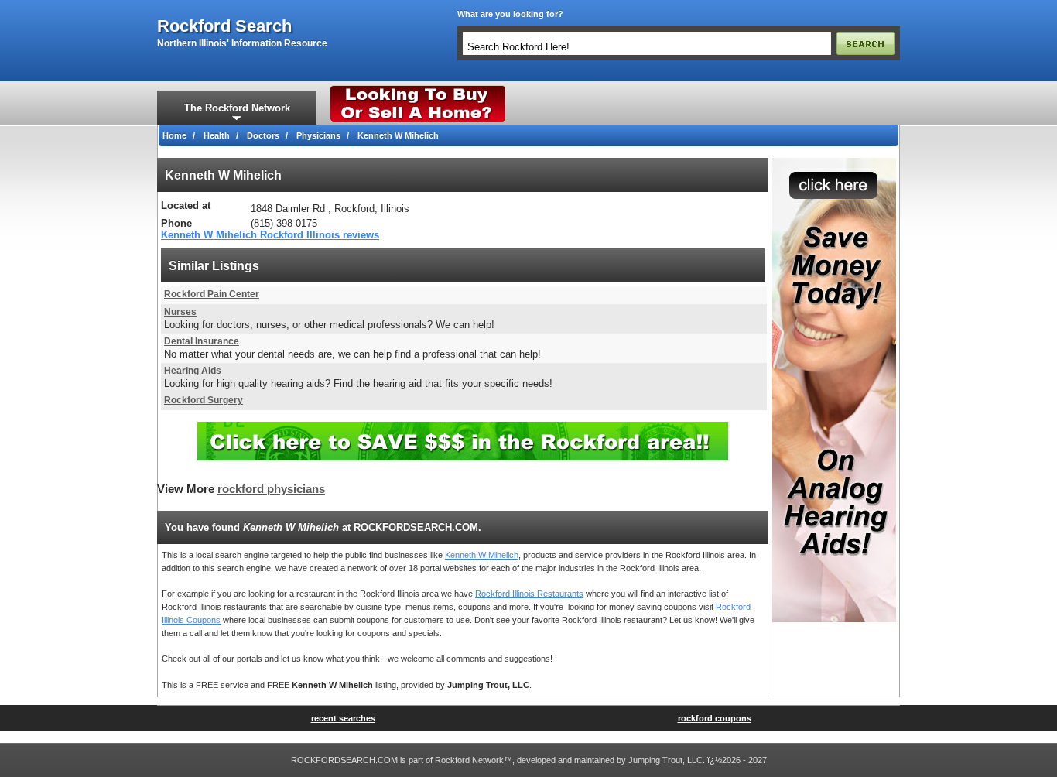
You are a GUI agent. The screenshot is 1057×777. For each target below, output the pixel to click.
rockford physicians (271, 489)
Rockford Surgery (203, 400)
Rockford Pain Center (211, 294)
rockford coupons (714, 718)
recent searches (343, 718)
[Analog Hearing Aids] (834, 162)
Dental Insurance (201, 341)
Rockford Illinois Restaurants (529, 593)
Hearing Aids (192, 370)
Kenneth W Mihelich (481, 555)
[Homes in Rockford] (418, 89)
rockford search (224, 26)
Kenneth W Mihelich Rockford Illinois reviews (270, 235)
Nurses (180, 311)
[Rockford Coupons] (462, 427)
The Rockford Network (237, 108)
